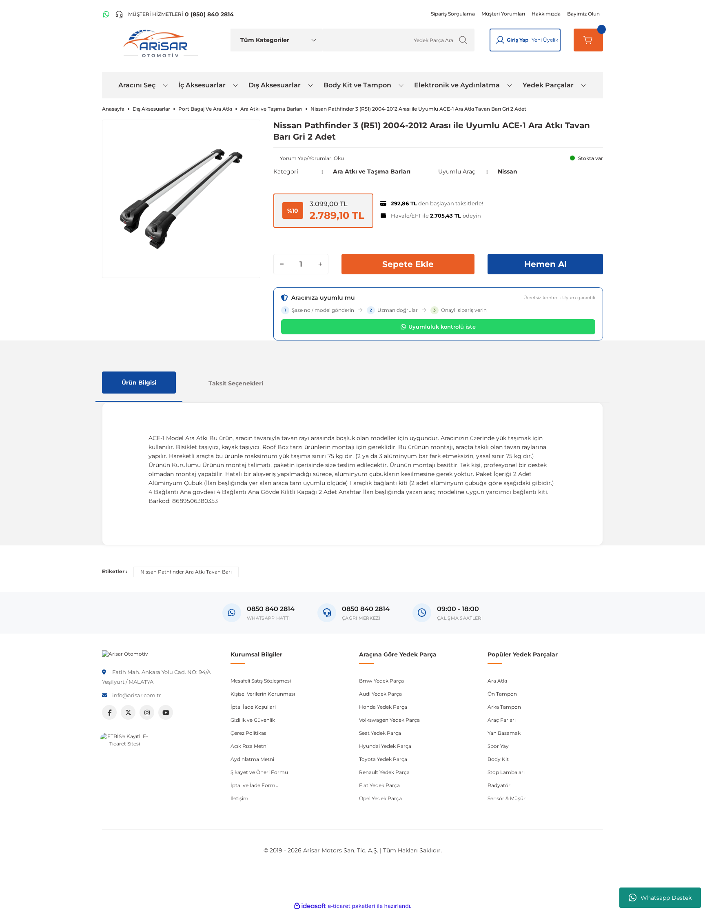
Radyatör (499, 785)
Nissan (507, 171)
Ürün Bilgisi (139, 382)
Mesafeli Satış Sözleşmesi (261, 681)
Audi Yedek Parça (380, 694)
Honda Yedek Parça (383, 707)
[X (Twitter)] (128, 712)
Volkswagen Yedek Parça (389, 720)
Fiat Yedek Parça (379, 785)
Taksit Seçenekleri (235, 383)
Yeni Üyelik (545, 40)
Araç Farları (502, 720)
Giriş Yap (517, 40)
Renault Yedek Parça (384, 772)
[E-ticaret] (351, 906)
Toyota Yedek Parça (383, 759)
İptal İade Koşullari (253, 707)
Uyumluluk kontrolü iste (442, 326)
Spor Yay (498, 746)
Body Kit (498, 759)
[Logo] (125, 653)
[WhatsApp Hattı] (106, 14)
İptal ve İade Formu (255, 785)
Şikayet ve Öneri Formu (259, 772)
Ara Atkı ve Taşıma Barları (371, 171)
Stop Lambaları (506, 772)
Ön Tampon (502, 694)
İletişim (239, 798)
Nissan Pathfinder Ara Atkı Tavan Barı (186, 572)
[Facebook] (109, 712)
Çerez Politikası (249, 733)
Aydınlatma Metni (252, 759)
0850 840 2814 (366, 609)
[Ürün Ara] (463, 40)
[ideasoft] (309, 906)
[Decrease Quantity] (282, 264)
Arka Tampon (504, 707)
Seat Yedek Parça (380, 733)
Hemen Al (545, 264)
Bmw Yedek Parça (381, 681)
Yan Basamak (504, 733)
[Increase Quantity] (320, 264)
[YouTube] (165, 712)
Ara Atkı (497, 681)
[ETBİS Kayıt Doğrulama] (124, 757)
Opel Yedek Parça (380, 798)
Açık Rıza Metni (249, 746)
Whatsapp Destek (666, 897)
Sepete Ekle (408, 264)
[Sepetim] (588, 40)
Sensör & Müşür (506, 798)
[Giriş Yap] (500, 40)
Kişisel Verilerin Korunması (263, 694)
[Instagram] (147, 712)
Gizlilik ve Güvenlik (253, 720)
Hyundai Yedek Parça (385, 746)
